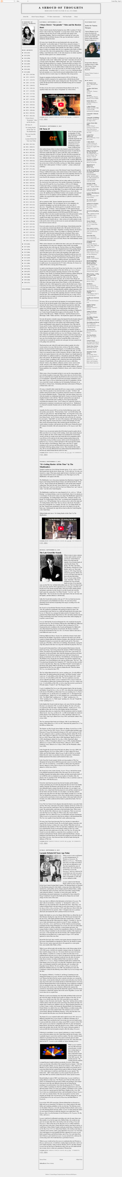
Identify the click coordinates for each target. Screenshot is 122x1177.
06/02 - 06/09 (29, 183)
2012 (25, 260)
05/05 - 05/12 (29, 194)
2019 (25, 72)
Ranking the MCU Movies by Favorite (92, 161)
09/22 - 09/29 (29, 113)
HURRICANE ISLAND (93, 320)
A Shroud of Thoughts (61, 8)
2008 (25, 271)
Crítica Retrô (90, 142)
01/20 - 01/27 (29, 235)
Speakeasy (90, 284)
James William (66, 1174)
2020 (25, 69)
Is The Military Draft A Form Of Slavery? (93, 294)
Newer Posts (43, 1159)
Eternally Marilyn (91, 190)
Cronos (88, 115)
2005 (25, 280)
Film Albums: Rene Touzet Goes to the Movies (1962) (92, 279)
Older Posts (79, 1159)
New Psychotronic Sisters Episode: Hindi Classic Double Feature (93, 286)
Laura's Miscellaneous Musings (93, 193)
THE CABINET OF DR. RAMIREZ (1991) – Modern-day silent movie (93, 216)
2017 (25, 247)
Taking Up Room (92, 311)
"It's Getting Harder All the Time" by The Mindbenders (30, 129)
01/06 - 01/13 (29, 240)
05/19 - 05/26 (29, 188)
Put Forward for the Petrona (92, 331)
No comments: (77, 452)
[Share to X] (43, 119)
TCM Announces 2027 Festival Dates (93, 196)
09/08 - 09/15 (29, 144)
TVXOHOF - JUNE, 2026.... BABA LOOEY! (93, 185)
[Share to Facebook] (45, 119)
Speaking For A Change (91, 291)
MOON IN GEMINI (92, 204)
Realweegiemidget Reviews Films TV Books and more (92, 262)
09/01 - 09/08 (29, 147)
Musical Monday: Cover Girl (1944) (93, 138)
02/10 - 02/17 (29, 227)
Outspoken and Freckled (91, 241)
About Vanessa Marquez (37, 16)
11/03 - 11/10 (29, 96)
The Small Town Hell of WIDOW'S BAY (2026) (93, 343)
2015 (25, 252)
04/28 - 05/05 (29, 196)
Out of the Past (91, 235)
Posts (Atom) (50, 1163)
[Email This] (40, 119)
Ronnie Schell (90, 167)
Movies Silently (91, 221)
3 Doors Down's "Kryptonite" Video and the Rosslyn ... (31, 120)
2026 (25, 53)
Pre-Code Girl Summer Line (93, 301)
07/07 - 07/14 (29, 169)
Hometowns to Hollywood (91, 165)
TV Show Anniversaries (53, 16)
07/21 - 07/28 (29, 163)
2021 (25, 66)
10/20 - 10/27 (29, 102)
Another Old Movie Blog (92, 89)
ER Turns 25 (28, 125)
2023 (25, 61)
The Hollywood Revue (93, 322)
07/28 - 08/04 (29, 161)
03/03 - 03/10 (29, 218)
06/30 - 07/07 (29, 172)
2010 (25, 266)
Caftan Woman (91, 106)
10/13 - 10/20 (29, 105)
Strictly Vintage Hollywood (91, 305)
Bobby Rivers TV (92, 101)
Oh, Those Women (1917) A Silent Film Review (92, 224)
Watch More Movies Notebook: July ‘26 (92, 348)
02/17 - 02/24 (29, 224)
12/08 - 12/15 (29, 83)
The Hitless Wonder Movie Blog (92, 317)
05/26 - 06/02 (29, 185)
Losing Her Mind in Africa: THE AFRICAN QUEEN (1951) (93, 245)
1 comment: (76, 117)
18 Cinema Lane (91, 83)
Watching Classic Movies (91, 352)
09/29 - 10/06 (29, 110)
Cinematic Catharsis (92, 114)
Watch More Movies (92, 346)
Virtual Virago (91, 341)
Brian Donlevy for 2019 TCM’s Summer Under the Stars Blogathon (93, 252)
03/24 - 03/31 (29, 210)
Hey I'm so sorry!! (91, 201)
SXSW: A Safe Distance (93, 258)
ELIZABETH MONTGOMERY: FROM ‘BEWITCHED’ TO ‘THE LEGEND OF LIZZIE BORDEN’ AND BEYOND (93, 177)
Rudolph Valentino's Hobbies (92, 308)
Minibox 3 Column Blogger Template (53, 1174)
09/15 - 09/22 (29, 116)
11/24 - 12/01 (29, 88)
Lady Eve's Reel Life (92, 189)
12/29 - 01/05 (29, 74)
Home (76, 16)
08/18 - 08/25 (29, 152)
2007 (25, 274)
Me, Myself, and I (92, 200)
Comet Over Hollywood (90, 135)
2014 (25, 255)
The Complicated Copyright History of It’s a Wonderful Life (93, 325)
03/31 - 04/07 (29, 207)
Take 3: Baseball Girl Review (92, 85)
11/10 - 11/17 (29, 94)
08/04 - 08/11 (29, 158)
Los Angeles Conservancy (65, 70)
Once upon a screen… (93, 228)
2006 (25, 277)
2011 (25, 263)
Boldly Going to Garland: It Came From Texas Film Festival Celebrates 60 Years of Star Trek (93, 129)
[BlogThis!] (42, 119)
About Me (25, 16)
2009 (25, 269)
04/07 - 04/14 (29, 205)
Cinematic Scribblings (93, 117)
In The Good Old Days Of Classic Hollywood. (93, 170)
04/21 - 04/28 (29, 199)
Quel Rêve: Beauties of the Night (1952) (93, 119)
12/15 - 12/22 (29, 80)
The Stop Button (91, 335)
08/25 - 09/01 (29, 150)
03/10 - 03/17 (29, 216)
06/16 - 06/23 (29, 177)
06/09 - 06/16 (29, 180)
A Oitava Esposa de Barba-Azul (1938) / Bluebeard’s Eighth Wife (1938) (93, 145)
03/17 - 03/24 (29, 213)
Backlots (89, 95)
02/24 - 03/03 (29, 221)
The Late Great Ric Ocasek (50, 552)
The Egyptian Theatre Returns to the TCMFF (92, 97)
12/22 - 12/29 (29, 77)
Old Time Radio (67, 16)
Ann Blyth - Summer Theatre (92, 92)
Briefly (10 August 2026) (91, 337)
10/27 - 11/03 (29, 99)
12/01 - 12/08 (29, 85)
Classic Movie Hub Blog (92, 123)
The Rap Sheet (91, 329)
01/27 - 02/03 (29, 232)
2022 (25, 64)
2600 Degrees (74, 1174)
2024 (25, 58)
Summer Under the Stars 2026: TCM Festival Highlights (93, 231)
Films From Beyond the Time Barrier (92, 151)
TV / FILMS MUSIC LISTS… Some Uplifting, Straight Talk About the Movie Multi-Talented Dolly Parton (93, 268)
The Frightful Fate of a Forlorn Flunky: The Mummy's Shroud (92, 155)
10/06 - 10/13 (29, 107)
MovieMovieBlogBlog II (93, 211)
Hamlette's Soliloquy (92, 159)
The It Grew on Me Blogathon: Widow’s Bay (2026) (92, 206)
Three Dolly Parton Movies (92, 313)
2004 (25, 282)
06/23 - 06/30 (29, 174)
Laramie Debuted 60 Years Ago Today (55, 853)
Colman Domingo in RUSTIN (92, 103)
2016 (25, 249)
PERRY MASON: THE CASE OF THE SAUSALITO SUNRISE (93, 109)
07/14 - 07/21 (29, 166)
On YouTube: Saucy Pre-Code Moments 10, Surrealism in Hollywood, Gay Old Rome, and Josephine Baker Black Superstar (93, 359)
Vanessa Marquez (75, 270)
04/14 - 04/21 (29, 202)
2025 (25, 55)
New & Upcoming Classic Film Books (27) (93, 237)
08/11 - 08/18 (29, 155)
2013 (25, 258)
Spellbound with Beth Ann (93, 298)
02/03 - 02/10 (29, 229)
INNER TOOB (91, 183)
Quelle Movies (91, 257)
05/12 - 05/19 (29, 191)
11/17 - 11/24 (29, 91)
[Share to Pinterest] (47, 119)
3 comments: (76, 1150)
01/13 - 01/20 (29, 238)
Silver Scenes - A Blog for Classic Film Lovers (93, 275)
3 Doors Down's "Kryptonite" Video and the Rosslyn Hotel (60, 26)
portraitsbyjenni (91, 249)
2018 (25, 244)
